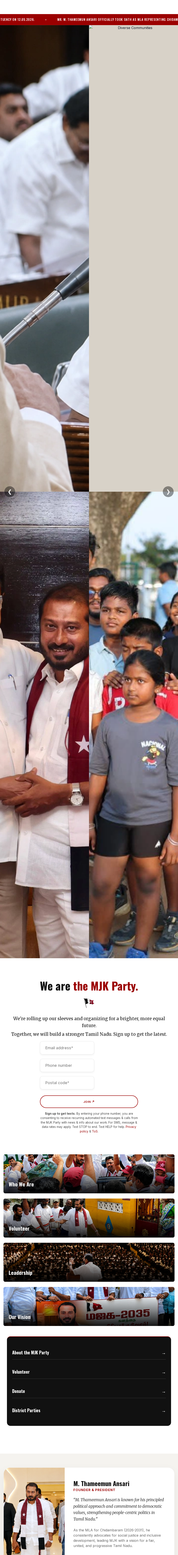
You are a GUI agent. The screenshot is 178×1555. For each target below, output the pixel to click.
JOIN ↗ (89, 1101)
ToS (95, 1131)
